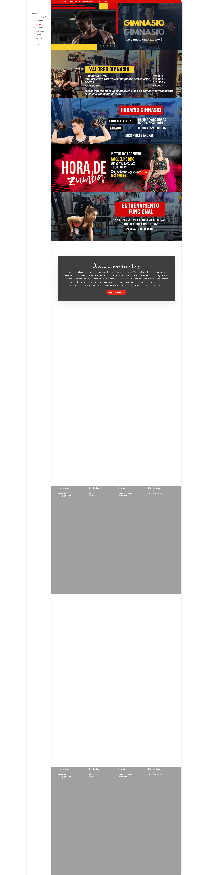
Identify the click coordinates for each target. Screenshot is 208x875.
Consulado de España (39, 17)
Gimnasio (39, 24)
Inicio (39, 10)
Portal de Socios (39, 31)
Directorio (39, 20)
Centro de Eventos (39, 13)
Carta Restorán (39, 27)
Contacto (39, 38)
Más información (116, 292)
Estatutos (39, 35)
